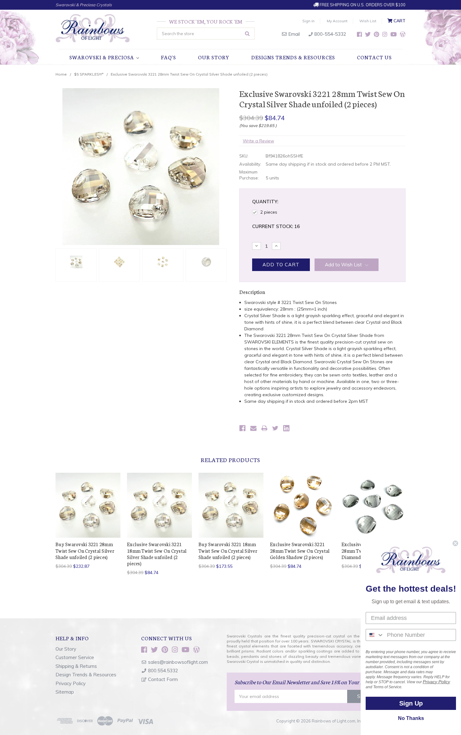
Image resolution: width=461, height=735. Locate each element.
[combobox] (375, 635)
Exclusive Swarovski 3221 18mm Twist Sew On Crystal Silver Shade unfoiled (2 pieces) (157, 554)
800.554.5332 (163, 671)
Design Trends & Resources (86, 675)
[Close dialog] (455, 543)
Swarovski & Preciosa (102, 57)
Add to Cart (88, 511)
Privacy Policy (71, 683)
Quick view (87, 500)
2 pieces (268, 212)
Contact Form (163, 679)
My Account (337, 21)
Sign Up (411, 703)
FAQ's (168, 57)
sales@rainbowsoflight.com (178, 662)
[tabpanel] (88, 521)
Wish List (367, 21)
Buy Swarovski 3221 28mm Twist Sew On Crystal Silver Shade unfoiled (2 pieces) (85, 550)
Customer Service (75, 657)
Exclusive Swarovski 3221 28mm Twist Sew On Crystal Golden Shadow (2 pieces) (300, 550)
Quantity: (265, 202)
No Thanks (411, 718)
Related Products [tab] (230, 459)
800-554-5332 (329, 34)
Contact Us (374, 57)
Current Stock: (276, 226)
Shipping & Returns (76, 666)
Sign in (308, 21)
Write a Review (258, 141)
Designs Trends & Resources (293, 57)
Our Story (213, 57)
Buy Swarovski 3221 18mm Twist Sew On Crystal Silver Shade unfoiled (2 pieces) (228, 550)
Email (293, 34)
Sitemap (65, 692)
